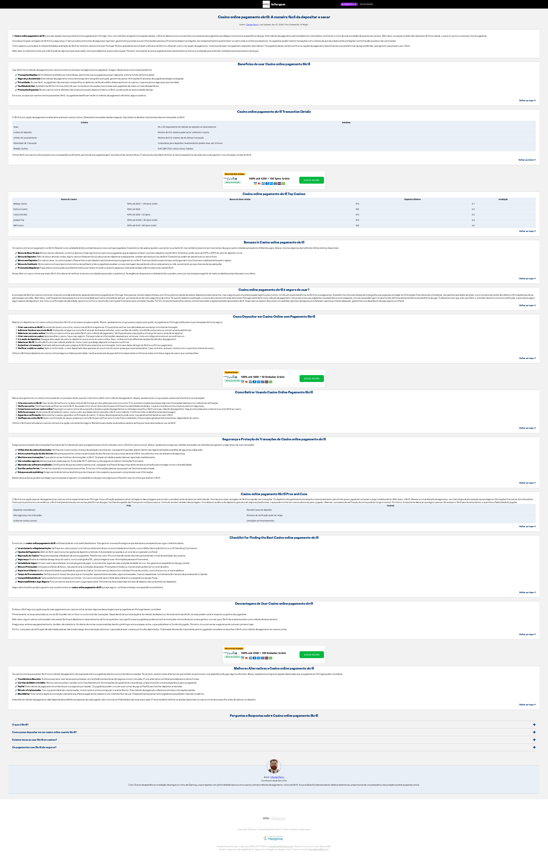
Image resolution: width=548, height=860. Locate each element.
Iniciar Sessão (366, 4)
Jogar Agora (312, 654)
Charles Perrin (252, 24)
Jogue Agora (311, 180)
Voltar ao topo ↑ (527, 100)
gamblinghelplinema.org (281, 846)
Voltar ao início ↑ (527, 159)
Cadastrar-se (350, 4)
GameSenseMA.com (319, 849)
